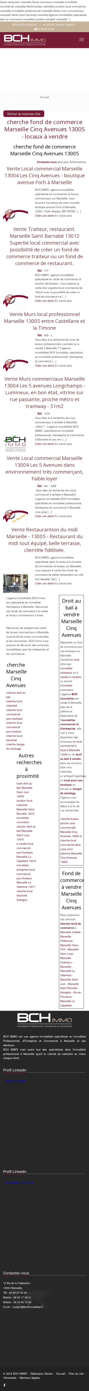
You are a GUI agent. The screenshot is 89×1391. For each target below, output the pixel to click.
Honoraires (10, 1378)
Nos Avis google (24, 25)
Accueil (60, 1373)
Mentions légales (30, 1378)
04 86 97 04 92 (45, 29)
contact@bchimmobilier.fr (27, 1307)
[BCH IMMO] (25, 39)
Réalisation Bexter (41, 1373)
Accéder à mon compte (59, 24)
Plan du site (76, 1373)
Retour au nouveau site (23, 114)
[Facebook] (4, 1385)
